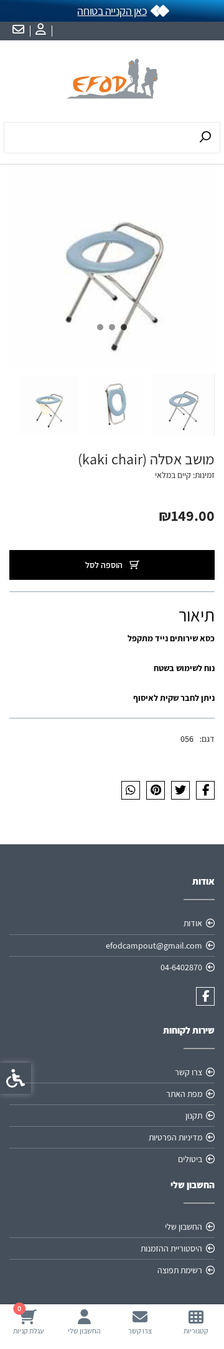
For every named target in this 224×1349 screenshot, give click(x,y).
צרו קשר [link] (188, 1072)
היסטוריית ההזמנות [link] (171, 1248)
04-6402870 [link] (181, 967)
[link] (196, 1322)
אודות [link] (193, 923)
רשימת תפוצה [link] (179, 1270)
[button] (183, 405)
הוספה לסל (104, 565)
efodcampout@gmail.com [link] (154, 945)
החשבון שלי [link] (183, 1226)
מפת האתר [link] (184, 1093)
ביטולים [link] (190, 1159)
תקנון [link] (193, 1115)
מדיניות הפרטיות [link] (175, 1137)
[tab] (124, 327)
